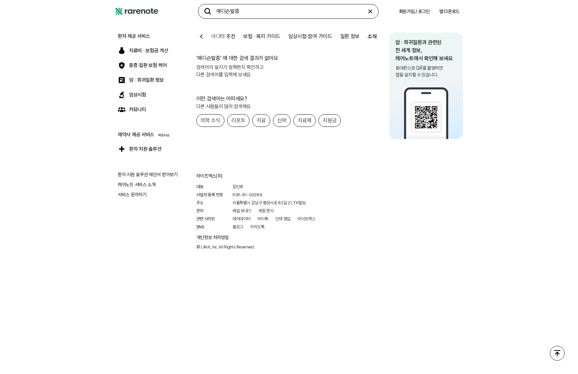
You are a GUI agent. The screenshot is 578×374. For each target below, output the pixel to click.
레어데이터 (241, 218)
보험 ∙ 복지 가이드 (261, 36)
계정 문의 (266, 210)
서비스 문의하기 (132, 194)
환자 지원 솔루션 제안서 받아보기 (148, 174)
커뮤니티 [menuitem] (137, 109)
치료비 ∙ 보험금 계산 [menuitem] (148, 51)
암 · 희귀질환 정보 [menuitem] (146, 80)
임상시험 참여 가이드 (310, 36)
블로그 (237, 226)
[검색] (208, 11)
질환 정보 (350, 36)
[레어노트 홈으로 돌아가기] (137, 11)
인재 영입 (283, 218)
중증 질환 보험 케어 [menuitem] (148, 65)
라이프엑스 (306, 218)
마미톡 (262, 218)
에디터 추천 (223, 36)
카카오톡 (257, 226)
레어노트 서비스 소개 (137, 184)
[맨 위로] (557, 353)
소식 (372, 36)
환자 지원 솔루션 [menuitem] (145, 149)
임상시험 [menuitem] (137, 95)
